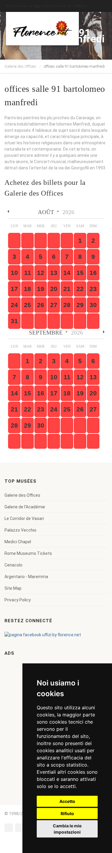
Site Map (13, 588)
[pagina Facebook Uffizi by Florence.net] (42, 634)
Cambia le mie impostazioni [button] (67, 829)
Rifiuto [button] (67, 813)
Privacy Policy (17, 599)
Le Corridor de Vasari (24, 518)
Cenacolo (13, 565)
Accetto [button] (67, 801)
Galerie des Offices (20, 66)
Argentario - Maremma (26, 576)
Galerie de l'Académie (24, 506)
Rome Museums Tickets (28, 553)
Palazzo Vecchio (20, 530)
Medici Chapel (17, 541)
